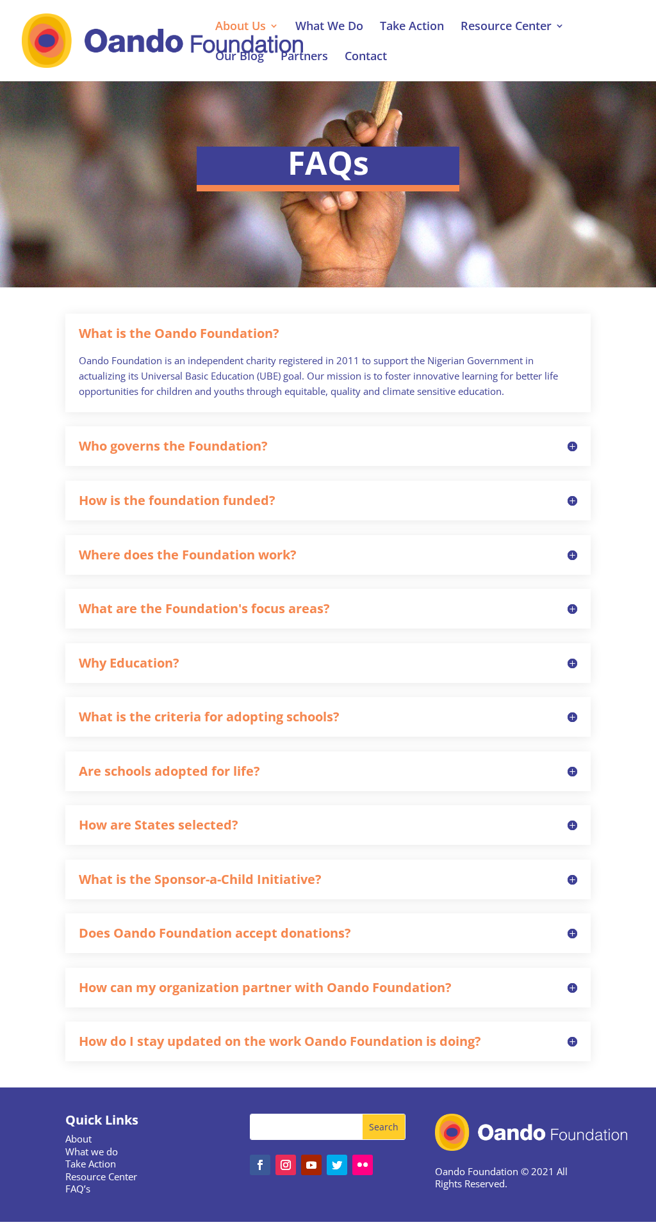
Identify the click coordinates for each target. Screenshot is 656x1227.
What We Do (329, 27)
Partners (304, 57)
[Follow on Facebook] (260, 1165)
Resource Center (506, 27)
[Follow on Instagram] (285, 1165)
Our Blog (239, 57)
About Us (240, 27)
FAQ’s (77, 1188)
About (78, 1138)
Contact (366, 57)
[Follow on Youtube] (311, 1165)
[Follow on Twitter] (337, 1165)
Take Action (412, 27)
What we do (91, 1151)
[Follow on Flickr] (362, 1165)
